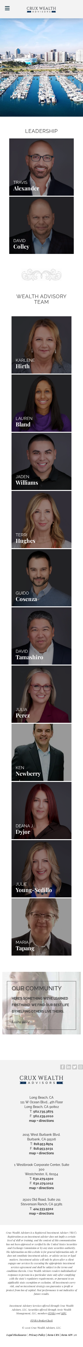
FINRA (52, 1313)
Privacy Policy (37, 1335)
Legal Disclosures (16, 1335)
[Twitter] (74, 1067)
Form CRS (53, 1335)
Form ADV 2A (69, 1335)
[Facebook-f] (62, 1067)
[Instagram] (80, 1067)
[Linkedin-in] (68, 1067)
